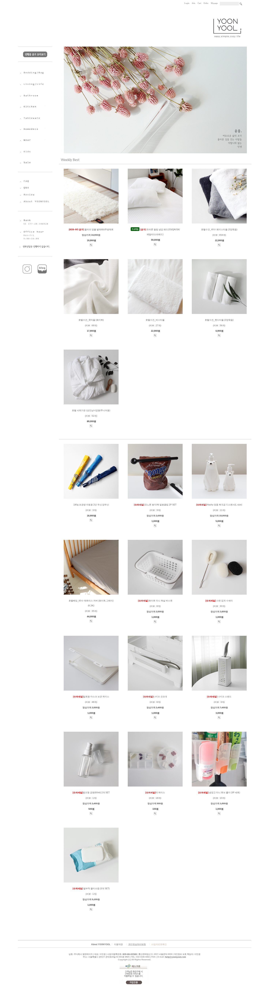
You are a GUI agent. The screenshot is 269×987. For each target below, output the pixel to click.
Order (205, 3)
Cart (199, 3)
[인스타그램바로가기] (27, 263)
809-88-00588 (130, 954)
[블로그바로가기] (42, 263)
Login (186, 3)
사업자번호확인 (159, 944)
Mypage (214, 3)
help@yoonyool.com (175, 957)
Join (193, 3)
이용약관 (118, 944)
